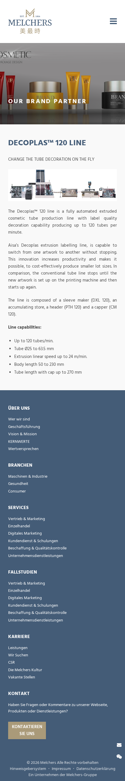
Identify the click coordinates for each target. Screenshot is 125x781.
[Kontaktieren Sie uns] (119, 745)
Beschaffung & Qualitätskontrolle (37, 548)
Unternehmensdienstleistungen (35, 556)
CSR (11, 662)
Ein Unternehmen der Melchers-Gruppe (62, 775)
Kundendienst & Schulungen (33, 541)
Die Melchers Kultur (25, 670)
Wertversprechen (23, 449)
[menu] (113, 21)
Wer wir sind (19, 419)
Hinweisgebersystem (28, 769)
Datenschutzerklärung (95, 769)
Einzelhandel (19, 526)
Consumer (17, 491)
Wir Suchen (18, 655)
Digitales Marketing (25, 533)
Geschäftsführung (24, 427)
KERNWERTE (19, 442)
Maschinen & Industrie (27, 476)
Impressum (61, 769)
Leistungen (18, 648)
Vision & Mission (22, 434)
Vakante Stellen (21, 677)
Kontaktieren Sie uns (27, 730)
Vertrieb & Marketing (26, 519)
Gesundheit (18, 484)
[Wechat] (119, 757)
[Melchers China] (30, 21)
